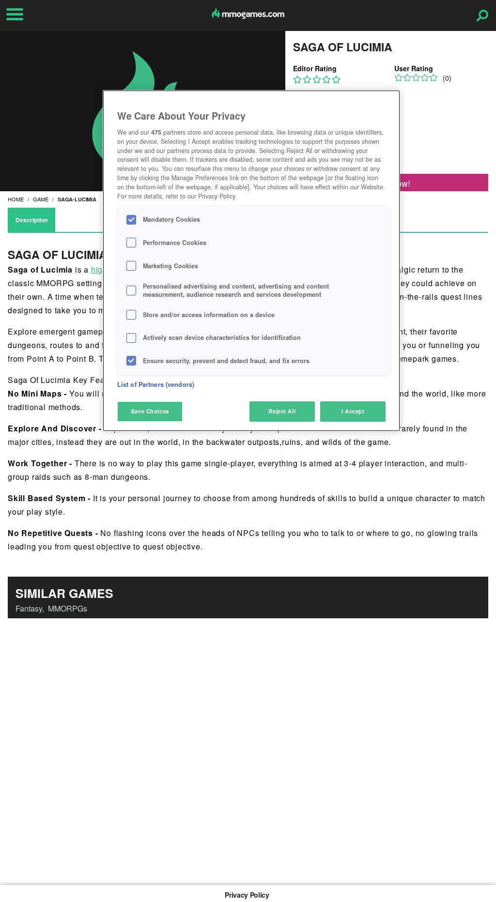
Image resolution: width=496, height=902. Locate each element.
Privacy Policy (247, 895)
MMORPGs (67, 608)
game (40, 199)
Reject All (281, 411)
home (16, 199)
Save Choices (150, 411)
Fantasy (29, 608)
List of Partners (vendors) (155, 384)
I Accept (353, 411)
